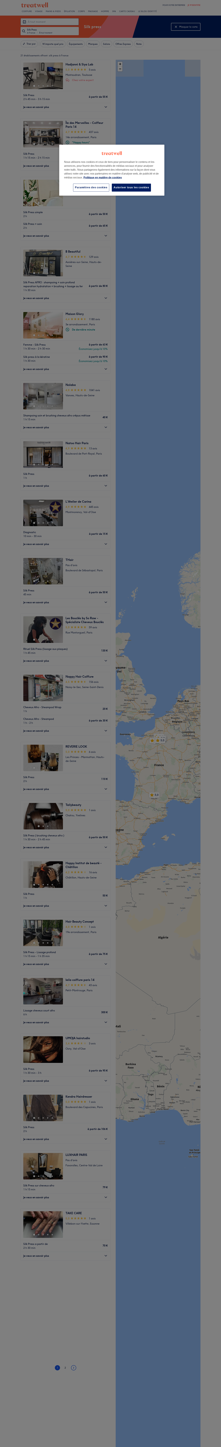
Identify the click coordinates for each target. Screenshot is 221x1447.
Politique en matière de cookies (102, 177)
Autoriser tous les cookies (131, 187)
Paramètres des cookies (91, 187)
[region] (111, 170)
